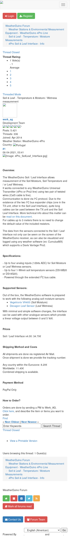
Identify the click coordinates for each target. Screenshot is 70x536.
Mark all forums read (19, 506)
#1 (4, 148)
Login (10, 16)
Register (27, 16)
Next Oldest (12, 422)
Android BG (56, 534)
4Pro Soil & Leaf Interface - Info (26, 43)
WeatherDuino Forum (17, 25)
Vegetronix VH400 (20, 302)
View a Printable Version (23, 440)
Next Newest (29, 422)
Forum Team (37, 519)
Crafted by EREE (34, 534)
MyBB (20, 534)
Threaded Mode (12, 94)
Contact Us (14, 519)
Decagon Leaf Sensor (22, 306)
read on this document (19, 216)
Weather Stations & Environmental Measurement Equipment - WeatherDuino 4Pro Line (34, 31)
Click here (8, 411)
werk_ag (8, 119)
